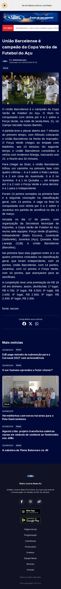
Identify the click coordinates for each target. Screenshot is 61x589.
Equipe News (30, 558)
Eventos (30, 552)
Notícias (30, 564)
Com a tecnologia (26, 583)
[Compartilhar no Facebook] (24, 324)
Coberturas (30, 541)
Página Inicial (30, 529)
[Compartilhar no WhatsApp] (37, 324)
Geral (5, 68)
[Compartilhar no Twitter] (30, 324)
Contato (30, 570)
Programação (30, 535)
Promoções (30, 547)
